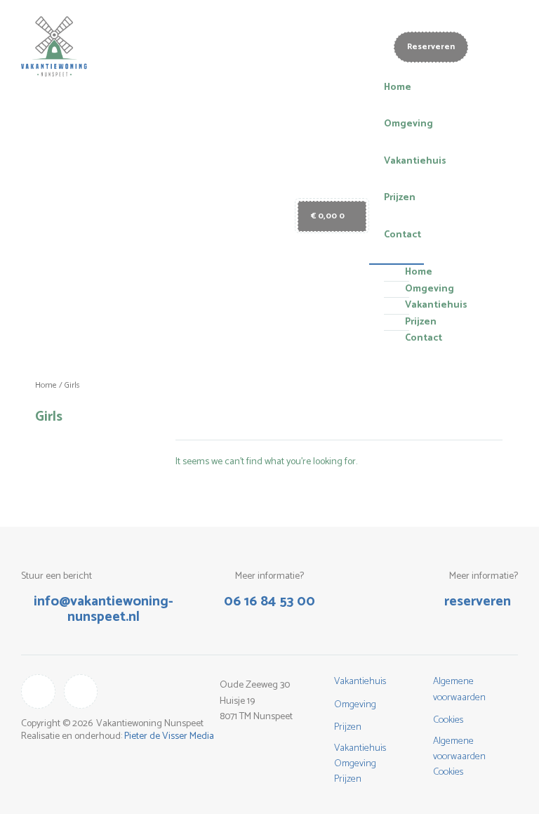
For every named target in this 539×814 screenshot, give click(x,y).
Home (397, 87)
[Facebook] (81, 691)
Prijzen (399, 198)
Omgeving (408, 124)
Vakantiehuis (415, 161)
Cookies (448, 720)
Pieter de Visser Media (169, 736)
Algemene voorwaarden (459, 689)
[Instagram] (38, 691)
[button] (397, 255)
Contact (402, 235)
